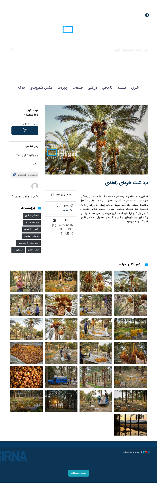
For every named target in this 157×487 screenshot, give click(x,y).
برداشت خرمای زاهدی (126, 183)
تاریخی (107, 88)
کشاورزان (18, 250)
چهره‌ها (62, 88)
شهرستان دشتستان (28, 243)
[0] (24, 130)
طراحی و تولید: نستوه (133, 452)
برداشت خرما (32, 222)
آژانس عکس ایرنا (78, 30)
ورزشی (92, 88)
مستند (121, 88)
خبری (135, 88)
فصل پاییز (33, 250)
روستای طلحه (31, 236)
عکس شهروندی (41, 88)
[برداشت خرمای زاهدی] (96, 140)
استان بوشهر (32, 215)
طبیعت (78, 88)
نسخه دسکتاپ (78, 473)
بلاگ (21, 88)
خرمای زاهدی (31, 229)
